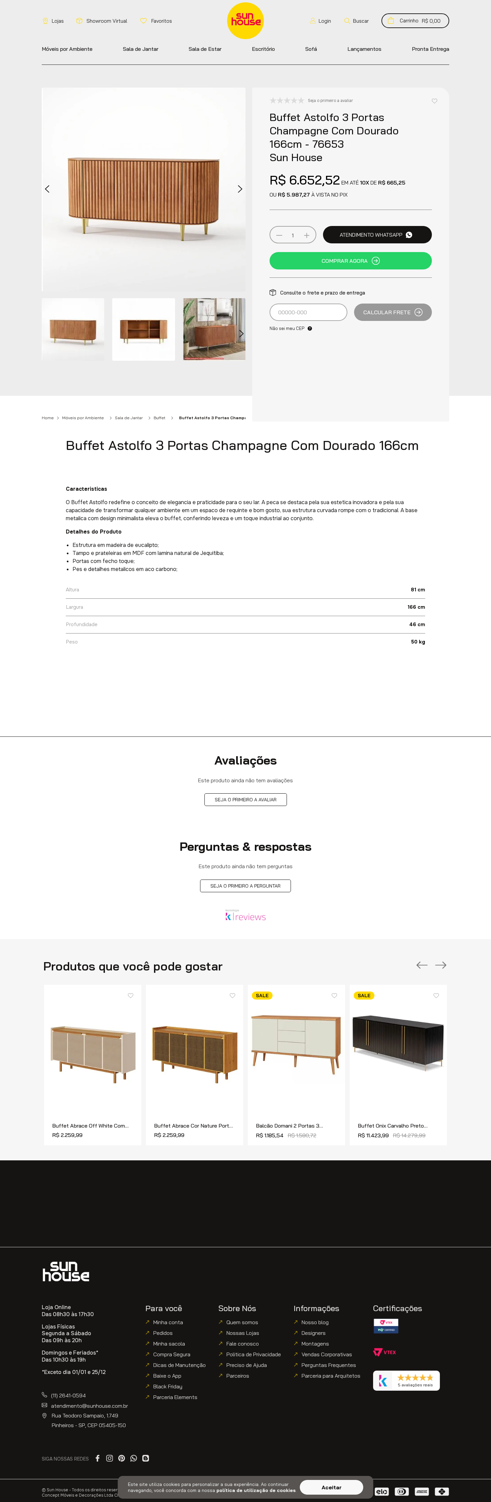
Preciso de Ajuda (246, 1365)
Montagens (315, 1343)
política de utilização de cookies (256, 1490)
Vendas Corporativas (327, 1354)
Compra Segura (171, 1354)
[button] (356, 20)
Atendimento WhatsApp (371, 234)
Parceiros (237, 1375)
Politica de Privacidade (253, 1354)
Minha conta (168, 1322)
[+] (306, 235)
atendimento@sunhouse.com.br (89, 1405)
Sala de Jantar (129, 418)
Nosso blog (315, 1322)
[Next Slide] (441, 965)
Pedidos (163, 1333)
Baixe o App (167, 1375)
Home (48, 418)
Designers (314, 1333)
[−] (279, 235)
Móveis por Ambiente (83, 418)
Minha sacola (169, 1343)
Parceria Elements (175, 1397)
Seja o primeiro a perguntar (245, 886)
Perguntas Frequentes (329, 1365)
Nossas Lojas (242, 1333)
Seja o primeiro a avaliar (246, 800)
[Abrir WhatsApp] (474, 1485)
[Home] (66, 1271)
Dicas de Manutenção (179, 1365)
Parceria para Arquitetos (331, 1375)
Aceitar (332, 1487)
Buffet (159, 418)
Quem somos (242, 1322)
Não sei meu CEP (287, 328)
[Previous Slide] (422, 965)
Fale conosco (242, 1343)
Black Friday (167, 1386)
